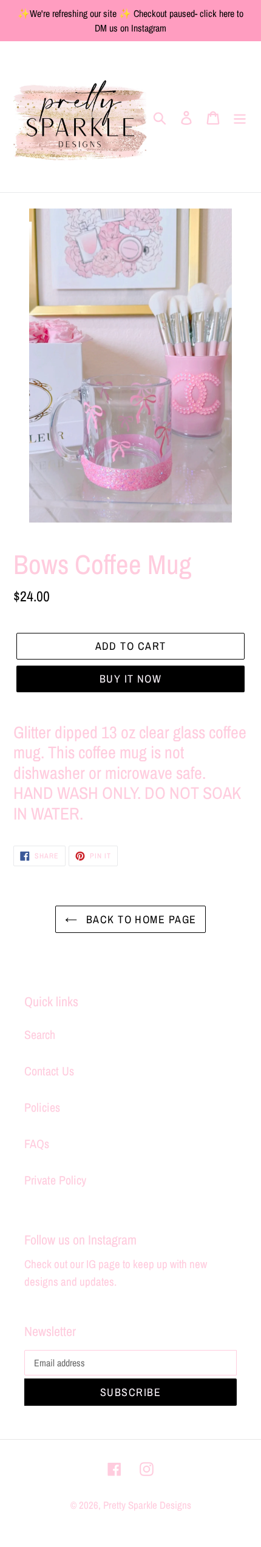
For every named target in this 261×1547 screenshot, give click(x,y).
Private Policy (55, 1180)
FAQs (36, 1143)
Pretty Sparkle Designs (147, 1505)
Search (39, 1034)
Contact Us (49, 1071)
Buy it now (130, 678)
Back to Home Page (140, 919)
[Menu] (239, 117)
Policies (42, 1107)
